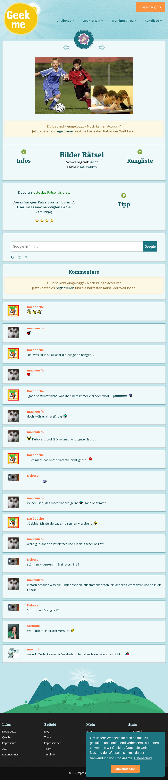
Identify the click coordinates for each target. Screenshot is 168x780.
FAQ (46, 731)
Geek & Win (92, 20)
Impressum (9, 743)
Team (47, 749)
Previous (66, 47)
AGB (5, 749)
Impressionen (52, 743)
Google (150, 246)
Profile (20, 257)
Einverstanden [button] (125, 768)
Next (101, 47)
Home (13, 257)
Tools (47, 737)
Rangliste (152, 20)
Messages (27, 257)
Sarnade (33, 626)
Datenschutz (10, 754)
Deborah (25, 192)
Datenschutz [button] (143, 758)
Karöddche (35, 307)
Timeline (49, 754)
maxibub (33, 649)
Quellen (7, 737)
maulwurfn (88, 167)
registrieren (65, 131)
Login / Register (150, 7)
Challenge (64, 20)
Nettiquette (9, 731)
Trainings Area (122, 20)
